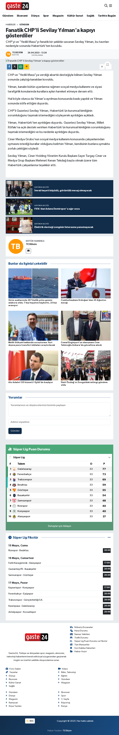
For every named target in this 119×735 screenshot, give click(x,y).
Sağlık (90, 15)
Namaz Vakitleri (82, 634)
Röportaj (65, 702)
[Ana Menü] (110, 6)
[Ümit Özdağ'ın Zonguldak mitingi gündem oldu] (86, 365)
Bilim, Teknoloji (68, 672)
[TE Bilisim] (15, 246)
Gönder (15, 431)
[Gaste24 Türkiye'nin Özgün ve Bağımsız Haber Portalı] (17, 6)
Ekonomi (22, 15)
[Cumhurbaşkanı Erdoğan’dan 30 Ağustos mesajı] (86, 283)
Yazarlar (13, 672)
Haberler (10, 25)
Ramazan (13, 702)
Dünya (35, 15)
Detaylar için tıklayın (59, 526)
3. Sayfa (65, 699)
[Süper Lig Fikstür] (109, 537)
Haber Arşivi (80, 651)
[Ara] (106, 6)
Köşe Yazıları (15, 706)
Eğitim (64, 676)
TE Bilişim (67, 730)
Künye (64, 706)
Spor (46, 15)
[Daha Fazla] (26, 66)
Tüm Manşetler (82, 644)
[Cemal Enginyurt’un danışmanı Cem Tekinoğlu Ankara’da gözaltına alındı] (86, 325)
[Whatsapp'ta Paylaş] (20, 66)
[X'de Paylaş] (14, 66)
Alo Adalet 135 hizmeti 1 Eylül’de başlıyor (30, 382)
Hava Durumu (81, 631)
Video (65, 669)
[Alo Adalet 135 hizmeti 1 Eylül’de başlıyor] (33, 365)
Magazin (58, 15)
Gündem (7, 15)
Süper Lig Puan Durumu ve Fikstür (90, 641)
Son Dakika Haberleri (84, 648)
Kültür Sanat (75, 15)
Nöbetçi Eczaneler (83, 627)
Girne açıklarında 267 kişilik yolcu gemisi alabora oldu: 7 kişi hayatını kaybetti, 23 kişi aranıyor (32, 303)
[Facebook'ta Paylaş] (9, 66)
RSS (31, 721)
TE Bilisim (31, 244)
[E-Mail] (28, 250)
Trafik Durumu (81, 637)
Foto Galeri (15, 669)
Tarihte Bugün (107, 15)
